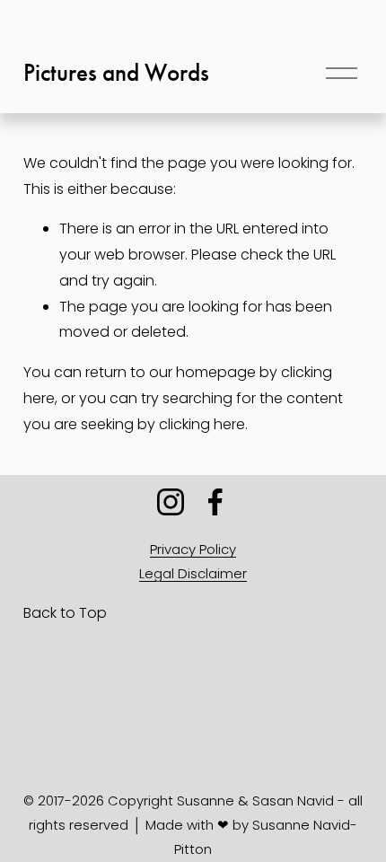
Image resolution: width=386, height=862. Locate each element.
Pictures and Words (116, 72)
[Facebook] (215, 502)
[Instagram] (170, 502)
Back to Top (65, 613)
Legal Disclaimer (193, 573)
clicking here (202, 424)
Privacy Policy (193, 549)
